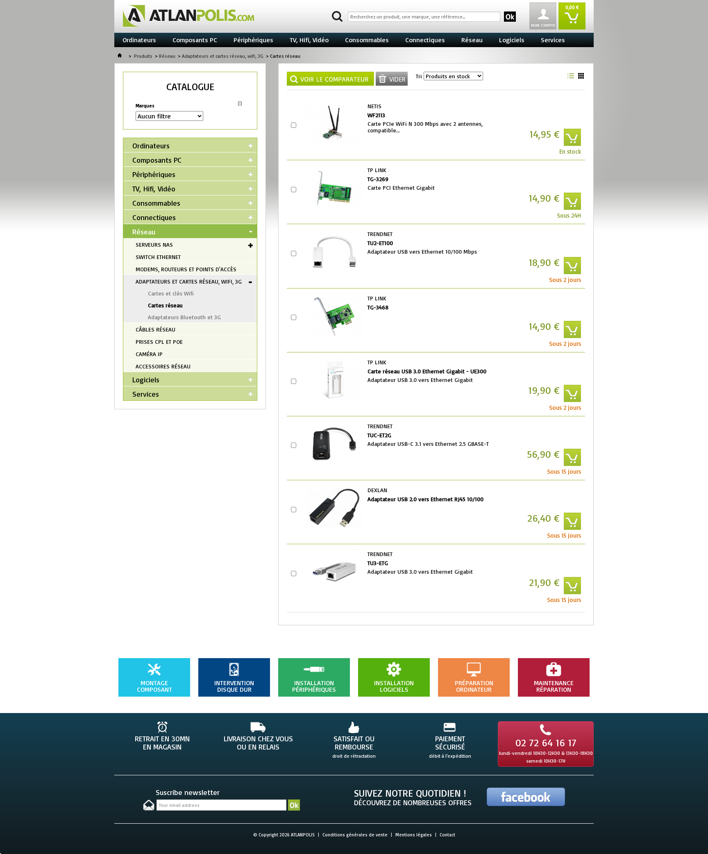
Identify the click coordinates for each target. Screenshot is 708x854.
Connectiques (425, 40)
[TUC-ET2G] (334, 444)
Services (553, 40)
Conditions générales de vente (355, 835)
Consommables (367, 40)
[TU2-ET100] (334, 252)
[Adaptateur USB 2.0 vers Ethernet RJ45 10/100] (334, 508)
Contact (447, 835)
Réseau (472, 40)
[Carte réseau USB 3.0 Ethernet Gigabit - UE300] (334, 380)
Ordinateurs (139, 40)
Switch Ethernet (158, 256)
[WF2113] (334, 124)
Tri (419, 76)
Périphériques (253, 40)
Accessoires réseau (163, 366)
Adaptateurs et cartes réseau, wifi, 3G (222, 56)
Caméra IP (149, 353)
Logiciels (511, 40)
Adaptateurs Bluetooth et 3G (184, 316)
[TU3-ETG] (334, 572)
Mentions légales (413, 835)
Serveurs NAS (154, 244)
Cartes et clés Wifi (171, 293)
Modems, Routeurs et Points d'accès (186, 269)
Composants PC (194, 40)
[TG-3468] (334, 316)
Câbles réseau (155, 329)
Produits (143, 56)
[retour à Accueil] (119, 56)
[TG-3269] (334, 188)
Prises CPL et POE (159, 341)
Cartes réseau (165, 305)
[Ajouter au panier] (572, 137)
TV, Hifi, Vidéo (309, 40)
